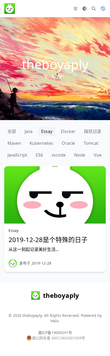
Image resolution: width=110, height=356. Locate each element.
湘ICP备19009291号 (55, 332)
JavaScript (17, 155)
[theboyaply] (13, 263)
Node (79, 155)
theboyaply (32, 315)
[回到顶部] (98, 344)
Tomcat (91, 143)
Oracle (68, 143)
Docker (68, 131)
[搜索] (93, 8)
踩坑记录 (92, 131)
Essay (46, 131)
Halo (54, 320)
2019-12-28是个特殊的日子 (48, 239)
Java (29, 131)
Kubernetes (41, 143)
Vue (97, 155)
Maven (14, 143)
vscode (59, 155)
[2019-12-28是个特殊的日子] (55, 195)
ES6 (39, 155)
